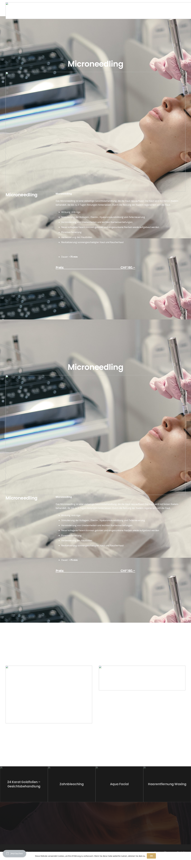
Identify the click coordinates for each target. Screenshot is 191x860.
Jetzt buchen (16, 853)
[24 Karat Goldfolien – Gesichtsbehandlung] (24, 784)
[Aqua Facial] (119, 784)
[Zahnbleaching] (72, 784)
